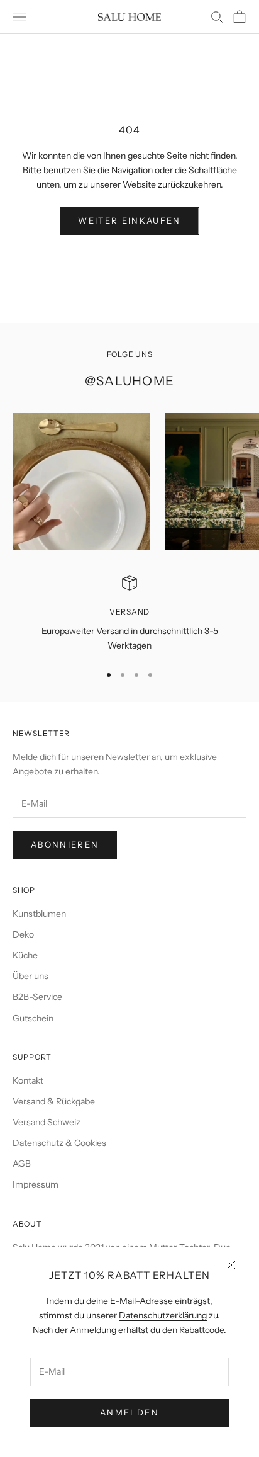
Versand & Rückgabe (54, 1101)
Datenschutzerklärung (163, 1315)
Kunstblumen (39, 913)
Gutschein (33, 1018)
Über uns (30, 976)
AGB (22, 1163)
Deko (23, 934)
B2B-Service (37, 996)
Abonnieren (65, 844)
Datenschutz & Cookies (59, 1142)
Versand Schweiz (46, 1122)
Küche (25, 955)
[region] (129, 614)
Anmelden (129, 1412)
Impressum (35, 1184)
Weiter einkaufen (129, 220)
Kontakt (28, 1080)
